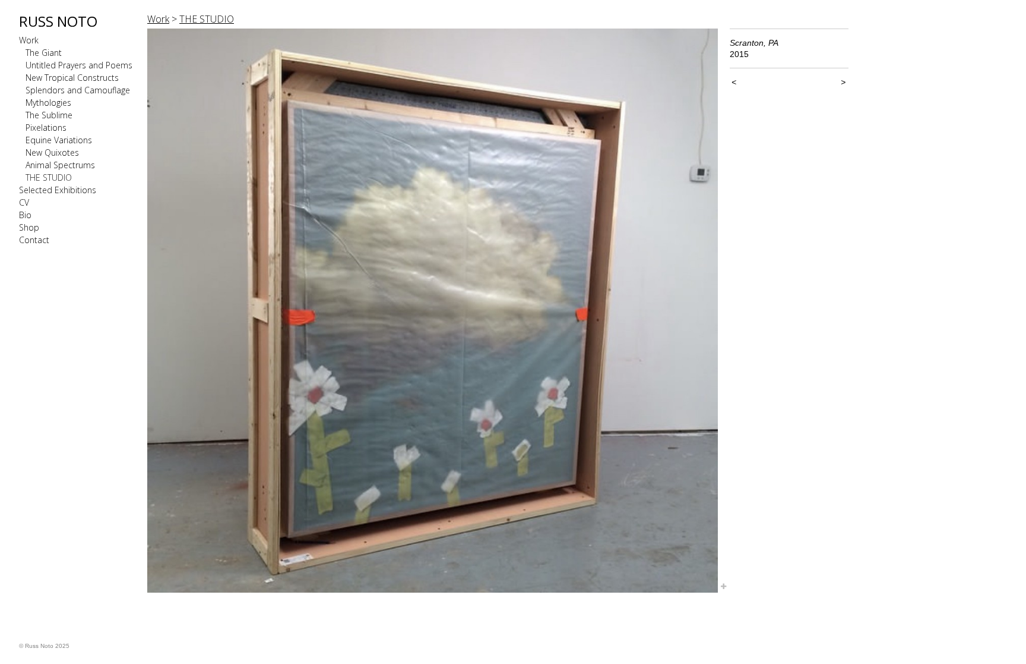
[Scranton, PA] (432, 311)
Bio (25, 215)
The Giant (44, 52)
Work (29, 40)
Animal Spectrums (60, 165)
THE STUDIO (49, 177)
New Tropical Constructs (72, 77)
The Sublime (49, 115)
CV (24, 202)
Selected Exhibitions (57, 190)
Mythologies (48, 102)
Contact (34, 240)
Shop (29, 227)
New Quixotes (52, 152)
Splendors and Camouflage (78, 90)
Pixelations (46, 127)
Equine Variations (59, 140)
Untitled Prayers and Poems (79, 65)
